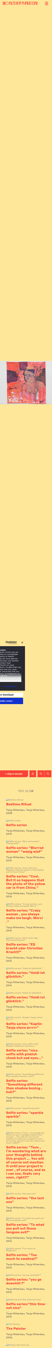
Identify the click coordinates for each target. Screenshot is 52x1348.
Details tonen (10, 686)
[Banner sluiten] (22, 642)
